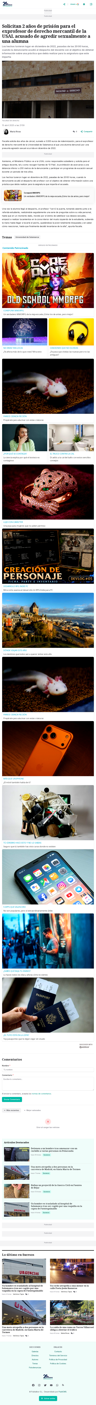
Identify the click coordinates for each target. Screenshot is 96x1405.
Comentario (8, 1075)
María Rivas (65, 1333)
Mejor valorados (33, 1110)
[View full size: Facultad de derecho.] (48, 89)
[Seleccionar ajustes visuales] (84, 4)
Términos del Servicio (58, 1355)
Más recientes (12, 1110)
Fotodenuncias (35, 1367)
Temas (35, 1363)
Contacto (58, 1351)
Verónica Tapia (18, 1294)
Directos (35, 1355)
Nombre (6, 1066)
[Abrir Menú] (91, 4)
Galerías (35, 1351)
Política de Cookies (58, 1363)
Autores (35, 1359)
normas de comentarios (41, 1094)
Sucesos (47, 1155)
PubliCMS (62, 1392)
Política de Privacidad (58, 1359)
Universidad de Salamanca (27, 237)
